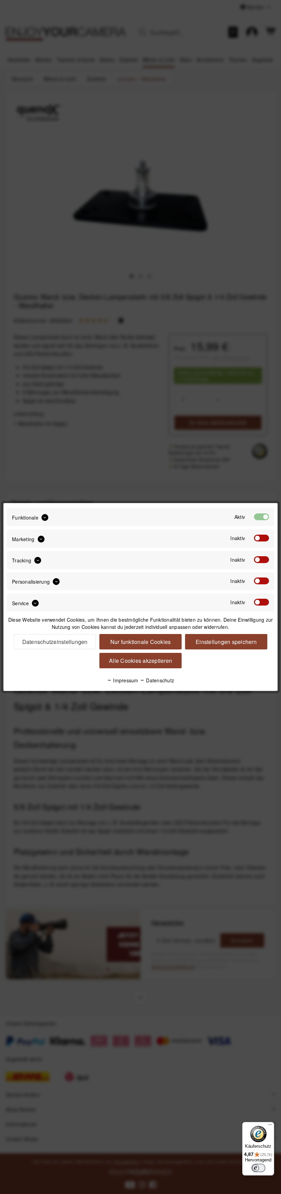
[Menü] (270, 1126)
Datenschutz (159, 680)
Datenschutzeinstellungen (55, 642)
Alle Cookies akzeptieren (140, 661)
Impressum (125, 680)
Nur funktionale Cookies (140, 642)
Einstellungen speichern (226, 642)
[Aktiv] (261, 516)
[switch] (258, 1168)
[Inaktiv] (261, 538)
